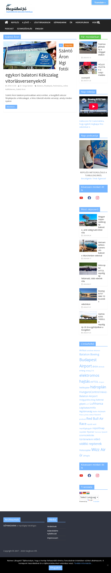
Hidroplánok (82, 22)
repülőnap (98, 428)
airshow (90, 350)
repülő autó (91, 424)
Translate (96, 501)
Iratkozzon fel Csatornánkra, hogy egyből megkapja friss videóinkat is (91, 124)
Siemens (98, 432)
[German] (84, 493)
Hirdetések (52, 526)
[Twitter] (81, 197)
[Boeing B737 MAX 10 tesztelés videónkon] (88, 289)
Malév (95, 411)
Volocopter (85, 450)
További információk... (83, 563)
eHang (82, 370)
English (39, 28)
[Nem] (107, 565)
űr (81, 455)
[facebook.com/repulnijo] (89, 475)
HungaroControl (89, 392)
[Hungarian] (88, 493)
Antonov (97, 350)
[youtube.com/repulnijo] (81, 475)
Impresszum (52, 538)
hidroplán (98, 387)
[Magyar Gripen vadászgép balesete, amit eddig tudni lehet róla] (88, 215)
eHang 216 (90, 371)
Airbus (82, 350)
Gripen (101, 382)
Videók (95, 22)
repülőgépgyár (85, 428)
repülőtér (82, 432)
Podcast (9, 28)
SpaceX (104, 432)
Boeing (94, 354)
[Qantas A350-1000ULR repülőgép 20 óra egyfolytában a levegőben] (88, 312)
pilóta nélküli (89, 415)
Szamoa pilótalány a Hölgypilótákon (101, 49)
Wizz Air (98, 449)
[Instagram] (97, 197)
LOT (87, 404)
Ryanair (90, 431)
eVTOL (94, 381)
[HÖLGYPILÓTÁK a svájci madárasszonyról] (88, 63)
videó (97, 439)
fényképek (48, 86)
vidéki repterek (90, 444)
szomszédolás (86, 435)
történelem (86, 439)
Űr (71, 22)
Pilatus (81, 415)
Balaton (40, 86)
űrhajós (86, 455)
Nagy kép (68, 45)
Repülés (15, 22)
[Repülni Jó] (19, 4)
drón (95, 366)
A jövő (25, 22)
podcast (82, 419)
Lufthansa (96, 403)
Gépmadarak (60, 22)
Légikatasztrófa (87, 407)
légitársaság (85, 411)
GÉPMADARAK (9, 525)
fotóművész (57, 86)
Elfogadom (55, 567)
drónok (101, 367)
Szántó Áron (20, 89)
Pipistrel (97, 415)
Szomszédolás (24, 28)
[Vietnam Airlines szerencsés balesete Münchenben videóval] (88, 241)
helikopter (84, 387)
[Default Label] (97, 475)
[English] (81, 493)
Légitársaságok (42, 22)
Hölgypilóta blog (87, 399)
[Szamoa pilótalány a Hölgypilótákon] (88, 43)
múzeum (101, 411)
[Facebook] (89, 197)
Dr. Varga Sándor (26, 86)
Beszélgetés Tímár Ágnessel (93, 178)
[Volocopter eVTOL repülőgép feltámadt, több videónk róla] (88, 264)
